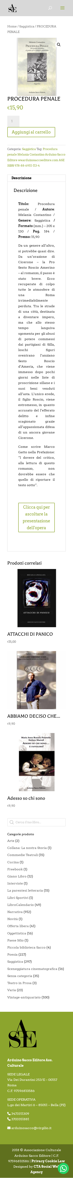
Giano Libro (17, 876)
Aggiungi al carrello (31, 132)
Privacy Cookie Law (48, 1161)
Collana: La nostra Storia (27, 848)
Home (12, 26)
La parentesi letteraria (25, 890)
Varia (11, 990)
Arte (10, 841)
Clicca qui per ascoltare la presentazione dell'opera (36, 517)
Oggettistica (16, 933)
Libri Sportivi (17, 898)
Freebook (15, 869)
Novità (12, 919)
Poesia (12, 954)
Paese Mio (15, 940)
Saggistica (26, 26)
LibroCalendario (20, 905)
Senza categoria (19, 976)
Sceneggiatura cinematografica (32, 969)
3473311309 (20, 1114)
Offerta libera (18, 926)
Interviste (15, 883)
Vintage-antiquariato (24, 997)
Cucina (13, 862)
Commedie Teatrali (22, 855)
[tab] (36, 178)
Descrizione (21, 178)
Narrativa (15, 912)
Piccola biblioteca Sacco (26, 947)
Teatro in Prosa (19, 983)
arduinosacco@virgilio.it (31, 1128)
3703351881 (20, 1119)
